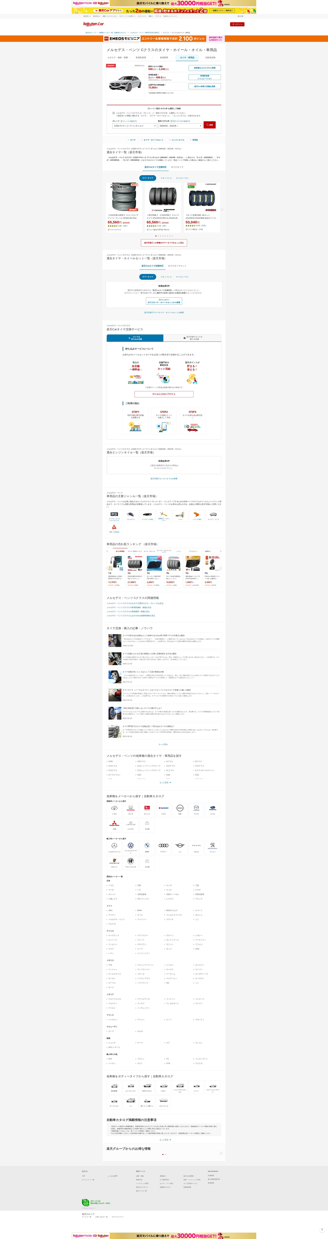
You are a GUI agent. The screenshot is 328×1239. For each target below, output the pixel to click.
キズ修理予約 (164, 1180)
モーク (111, 987)
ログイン (238, 24)
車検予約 (139, 1180)
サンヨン (198, 1043)
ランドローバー (143, 969)
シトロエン (112, 1020)
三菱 (197, 885)
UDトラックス (143, 899)
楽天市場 (240, 16)
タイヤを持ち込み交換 (136, 338)
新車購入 (163, 1176)
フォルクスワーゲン (174, 915)
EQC (197, 775)
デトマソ (198, 1003)
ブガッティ (199, 1020)
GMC (197, 949)
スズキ (198, 890)
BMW (139, 910)
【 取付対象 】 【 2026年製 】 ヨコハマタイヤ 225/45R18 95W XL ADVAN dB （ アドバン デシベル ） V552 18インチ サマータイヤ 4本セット (163, 216)
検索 (211, 125)
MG (167, 983)
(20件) (175, 585)
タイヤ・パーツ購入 (167, 1183)
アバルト (112, 1008)
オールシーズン (182, 178)
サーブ (111, 1031)
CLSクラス (112, 770)
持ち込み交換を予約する (164, 394)
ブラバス (169, 919)
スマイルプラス (115, 230)
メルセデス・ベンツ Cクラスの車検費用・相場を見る (128, 611)
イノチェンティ (143, 1008)
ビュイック (112, 940)
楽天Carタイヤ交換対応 (156, 167)
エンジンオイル (178, 140)
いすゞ (140, 890)
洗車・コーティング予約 (191, 1180)
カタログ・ (117, 57)
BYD (110, 1059)
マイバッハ (141, 919)
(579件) (117, 585)
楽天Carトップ (91, 33)
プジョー (141, 1020)
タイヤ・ (187, 57)
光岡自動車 (141, 894)
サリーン (169, 944)
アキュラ (198, 899)
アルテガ (112, 924)
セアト (140, 1063)
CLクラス (170, 770)
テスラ (111, 949)
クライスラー (142, 935)
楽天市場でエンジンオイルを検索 (164, 479)
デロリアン (141, 944)
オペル (140, 915)
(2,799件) (156, 585)
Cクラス (166, 33)
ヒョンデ (112, 1043)
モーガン (112, 978)
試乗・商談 (140, 1176)
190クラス (141, 761)
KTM (168, 1063)
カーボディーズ (201, 974)
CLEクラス (170, 766)
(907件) (214, 585)
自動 (210, 57)
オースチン (199, 978)
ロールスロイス (114, 974)
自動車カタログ (165, 1187)
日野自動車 (199, 894)
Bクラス (198, 761)
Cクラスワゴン (114, 775)
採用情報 (211, 1183)
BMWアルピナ (172, 910)
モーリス (112, 983)
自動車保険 (187, 1187)
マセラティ (112, 1003)
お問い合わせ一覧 (101, 1217)
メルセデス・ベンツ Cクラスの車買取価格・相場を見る (129, 607)
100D (110, 761)
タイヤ (133, 140)
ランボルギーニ (172, 1003)
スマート (198, 910)
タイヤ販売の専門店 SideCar (159, 230)
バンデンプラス (143, 978)
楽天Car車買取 (188, 1176)
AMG (110, 910)
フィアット (170, 999)
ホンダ (169, 885)
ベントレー (112, 969)
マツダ (111, 890)
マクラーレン (171, 978)
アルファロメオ (114, 999)
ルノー (169, 1020)
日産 (139, 885)
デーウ (140, 1043)
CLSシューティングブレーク (149, 770)
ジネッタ (141, 974)
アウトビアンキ (143, 999)
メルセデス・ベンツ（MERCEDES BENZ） (145, 33)
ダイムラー (199, 965)
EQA (139, 775)
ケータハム (170, 974)
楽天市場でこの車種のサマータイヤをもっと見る (164, 243)
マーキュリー (200, 940)
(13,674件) (195, 585)
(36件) (136, 585)
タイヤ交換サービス (190, 1183)
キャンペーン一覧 (88, 1180)
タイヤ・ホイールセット (153, 140)
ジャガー (169, 965)
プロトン (141, 1059)
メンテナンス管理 (142, 1183)
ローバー (198, 969)
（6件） (125, 226)
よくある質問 (112, 1176)
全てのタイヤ (177, 167)
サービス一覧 (86, 1217)
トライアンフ (142, 983)
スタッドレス (166, 178)
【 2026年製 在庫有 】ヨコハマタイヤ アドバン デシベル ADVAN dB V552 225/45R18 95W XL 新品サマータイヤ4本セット (123, 216)
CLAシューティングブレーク (149, 766)
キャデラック (113, 935)
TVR (110, 965)
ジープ (140, 949)
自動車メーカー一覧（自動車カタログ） (113, 33)
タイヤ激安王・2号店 (195, 229)
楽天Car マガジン (142, 1187)
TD (167, 1059)
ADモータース (114, 1047)
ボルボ (140, 1031)
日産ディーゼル (172, 894)
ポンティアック (172, 940)
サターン (169, 935)
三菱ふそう (112, 899)
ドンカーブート (201, 1059)
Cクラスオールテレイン (204, 770)
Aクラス (169, 761)
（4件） (164, 226)
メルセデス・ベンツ (116, 919)
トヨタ (111, 885)
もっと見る (163, 744)
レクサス (169, 899)
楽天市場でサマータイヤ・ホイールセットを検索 (164, 312)
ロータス (169, 969)
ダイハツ (112, 894)
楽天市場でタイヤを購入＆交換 (194, 338)
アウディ (112, 915)
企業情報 (211, 1175)
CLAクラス (112, 766)
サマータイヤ (147, 178)
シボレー (198, 935)
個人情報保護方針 (214, 1179)
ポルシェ (198, 915)
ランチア (141, 1003)
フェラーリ (199, 999)
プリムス (198, 944)
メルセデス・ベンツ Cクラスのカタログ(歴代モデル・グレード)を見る (135, 603)
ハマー (111, 953)
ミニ (197, 919)
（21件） (203, 226)
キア (168, 1043)
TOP (83, 1176)
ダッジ (169, 949)
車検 (164, 57)
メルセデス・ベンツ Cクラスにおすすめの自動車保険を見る (131, 616)
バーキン (112, 1063)
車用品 (195, 140)
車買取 (141, 57)
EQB (168, 775)
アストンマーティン (145, 965)
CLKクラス (199, 766)
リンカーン (112, 944)
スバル (169, 890)
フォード (141, 940)
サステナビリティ (118, 1217)
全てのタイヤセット (177, 266)
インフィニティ (143, 953)
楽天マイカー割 (141, 1191)
